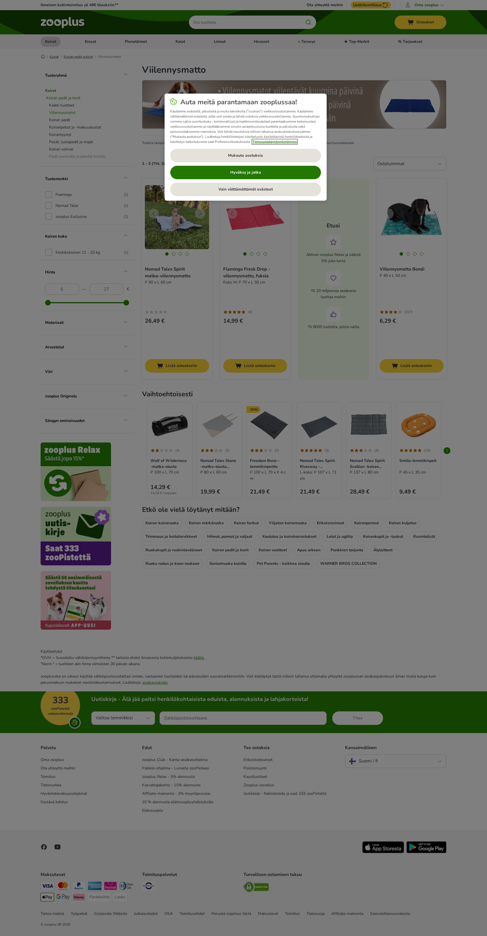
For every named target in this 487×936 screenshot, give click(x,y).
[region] (246, 147)
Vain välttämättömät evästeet (245, 189)
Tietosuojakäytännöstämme (274, 142)
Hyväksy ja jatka (245, 172)
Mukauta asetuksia (245, 155)
